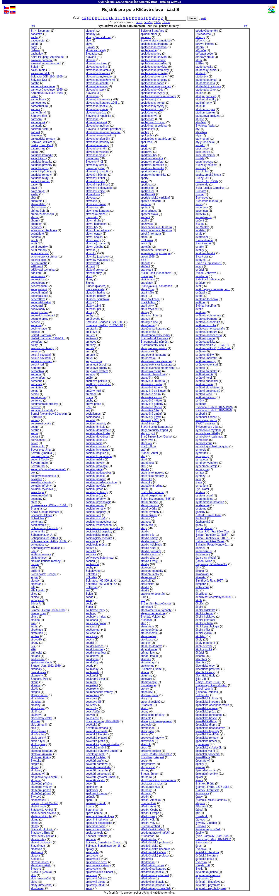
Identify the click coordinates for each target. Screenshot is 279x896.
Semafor (36, 367)
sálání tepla (38, 70)
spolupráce (147, 135)
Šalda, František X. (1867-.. (213, 534)
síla (33, 587)
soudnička (92, 659)
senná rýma (38, 397)
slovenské (92, 119)
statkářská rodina (151, 485)
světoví (200, 367)
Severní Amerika (41, 453)
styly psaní (202, 138)
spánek (90, 796)
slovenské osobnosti (99, 135)
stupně (200, 119)
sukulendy (202, 184)
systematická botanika (210, 502)
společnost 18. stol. (153, 122)
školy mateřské (205, 642)
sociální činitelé (95, 426)
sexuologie (37, 492)
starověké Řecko (151, 407)
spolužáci (147, 142)
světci (199, 295)
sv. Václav (202, 227)
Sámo (34, 96)
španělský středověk (209, 747)
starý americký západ (154, 430)
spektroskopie (94, 832)
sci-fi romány (39, 250)
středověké (148, 878)
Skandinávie (38, 672)
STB (143, 597)
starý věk (146, 443)
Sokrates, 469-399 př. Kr (101, 580)
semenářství (38, 377)
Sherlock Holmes (41, 515)
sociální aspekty (96, 423)
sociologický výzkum (99, 538)
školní (199, 606)
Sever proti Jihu (41, 449)
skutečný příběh (41, 790)
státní (144, 489)
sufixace (201, 168)
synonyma (202, 469)
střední (145, 796)
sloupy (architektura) (98, 37)
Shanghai (37, 508)
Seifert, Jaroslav (41, 335)
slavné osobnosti (41, 842)
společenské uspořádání (156, 86)
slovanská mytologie (99, 76)
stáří (143, 449)
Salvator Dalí (39, 79)
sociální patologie (97, 466)
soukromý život (95, 678)
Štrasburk (202, 816)
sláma (34, 819)
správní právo (149, 214)
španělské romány (207, 737)
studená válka (204, 66)
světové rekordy (206, 361)
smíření (90, 335)
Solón (89, 593)
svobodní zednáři (206, 417)
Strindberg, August (152, 757)
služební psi (93, 309)
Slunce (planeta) (96, 286)
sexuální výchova (42, 489)
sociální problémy (97, 492)
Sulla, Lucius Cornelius (210, 187)
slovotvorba (93, 263)
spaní (89, 800)
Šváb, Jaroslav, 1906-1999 (212, 836)
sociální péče (94, 469)
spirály (90, 849)
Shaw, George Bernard (45, 511)
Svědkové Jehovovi (208, 279)
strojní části (148, 767)
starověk (146, 377)
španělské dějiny (206, 721)
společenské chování (154, 56)
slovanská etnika (96, 66)
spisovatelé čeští (96, 862)
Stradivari (147, 705)
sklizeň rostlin (39, 724)
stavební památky (152, 570)
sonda (89, 597)
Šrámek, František (207, 790)
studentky (202, 76)
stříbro (200, 47)
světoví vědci (204, 394)
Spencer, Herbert (96, 836)
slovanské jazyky (97, 86)
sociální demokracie (98, 430)
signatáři (36, 583)
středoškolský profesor (155, 855)
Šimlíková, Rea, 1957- (210, 580)
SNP (89, 407)
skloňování (37, 734)
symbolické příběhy (208, 433)
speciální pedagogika (99, 822)
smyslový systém (97, 371)
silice (34, 593)
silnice (35, 597)
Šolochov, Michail (207, 691)
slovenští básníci (96, 174)
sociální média (95, 459)
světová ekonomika (208, 322)
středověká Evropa (152, 865)
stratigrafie (147, 731)
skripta (35, 764)
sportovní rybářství (152, 161)
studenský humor (206, 70)
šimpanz (201, 583)
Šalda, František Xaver (210, 541)
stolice (145, 672)
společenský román (153, 102)
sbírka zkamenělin (42, 214)
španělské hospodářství (211, 728)
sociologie (92, 541)
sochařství (92, 564)
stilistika (146, 659)
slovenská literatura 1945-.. (103, 102)
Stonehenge (148, 685)
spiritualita (92, 852)
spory (144, 181)
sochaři (90, 561)
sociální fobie (94, 443)
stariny (145, 312)
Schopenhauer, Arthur (44, 538)
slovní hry (92, 227)
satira (34, 151)
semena (36, 374)
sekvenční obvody (42, 348)
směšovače (93, 318)
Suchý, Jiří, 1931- (207, 181)
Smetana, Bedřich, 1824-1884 (104, 325)
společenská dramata (154, 43)
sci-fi (34, 243)
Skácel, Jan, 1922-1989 (46, 665)
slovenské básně (96, 122)
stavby (145, 564)
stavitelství (148, 583)
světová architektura (208, 315)
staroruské (147, 351)
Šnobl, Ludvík (204, 688)
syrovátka (202, 485)
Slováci (90, 47)
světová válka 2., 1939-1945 (213, 348)
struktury (146, 790)
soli (88, 590)
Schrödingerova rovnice (45, 547)
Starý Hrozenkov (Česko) (156, 436)
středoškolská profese (154, 842)
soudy (89, 665)
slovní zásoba (94, 246)
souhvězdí (92, 672)
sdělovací (37, 266)
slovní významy (96, 243)
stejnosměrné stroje (153, 613)
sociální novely (95, 462)
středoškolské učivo (153, 852)
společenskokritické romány (158, 96)
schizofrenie (38, 525)
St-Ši (157, 22)
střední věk (148, 819)
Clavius (176, 1)
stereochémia (149, 629)
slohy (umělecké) (41, 885)
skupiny (36, 780)
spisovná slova (95, 881)
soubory (91, 613)
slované (90, 60)
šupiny (200, 832)
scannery (36, 227)
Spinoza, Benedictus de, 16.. (104, 845)
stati (143, 466)
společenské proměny (154, 73)
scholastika (38, 531)
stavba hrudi (148, 547)
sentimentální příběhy (44, 403)
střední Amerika (151, 800)
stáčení (145, 266)
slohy (34, 881)
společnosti (148, 128)
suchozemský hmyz (208, 174)
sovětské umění (96, 747)
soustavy (91, 705)
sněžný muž (93, 390)
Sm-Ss (148, 22)
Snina (89, 397)
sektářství (37, 341)
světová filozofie (206, 325)
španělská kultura (207, 698)
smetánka (92, 328)
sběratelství (38, 204)
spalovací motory (96, 793)
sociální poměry (96, 479)
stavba (145, 531)
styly (199, 135)
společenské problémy (155, 70)
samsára (36, 119)
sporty (144, 178)
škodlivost (202, 593)
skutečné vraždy (41, 786)
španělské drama (206, 724)
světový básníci (206, 397)
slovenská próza (96, 112)
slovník (90, 250)
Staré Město (148, 302)
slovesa (90, 197)
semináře (36, 384)
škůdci (200, 652)
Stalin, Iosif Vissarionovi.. (157, 273)
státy (144, 528)
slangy (35, 826)
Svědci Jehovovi (206, 273)
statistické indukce (152, 472)
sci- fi (34, 240)
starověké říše (150, 410)
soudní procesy (95, 649)
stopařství (147, 691)
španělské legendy (207, 731)
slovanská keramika (98, 70)
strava (144, 734)
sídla (34, 567)
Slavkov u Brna (40, 832)
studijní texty (204, 102)
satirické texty (40, 178)
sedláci (35, 331)
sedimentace (39, 328)
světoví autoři (204, 374)
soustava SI (93, 701)
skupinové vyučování (44, 777)
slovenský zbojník (97, 171)
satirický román (40, 181)
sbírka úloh (38, 210)
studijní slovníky (206, 99)
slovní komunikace (97, 230)
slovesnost (92, 207)
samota (35, 109)
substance (202, 148)
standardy (147, 282)
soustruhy (92, 708)
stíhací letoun (149, 655)
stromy (145, 770)
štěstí (199, 809)
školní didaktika (205, 610)
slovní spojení (94, 237)
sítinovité (36, 652)
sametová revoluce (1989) (47, 89)
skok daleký (38, 737)
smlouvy (91, 341)
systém (200, 492)
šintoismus (202, 587)
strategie (146, 724)
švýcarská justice (207, 872)
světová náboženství (209, 335)
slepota (35, 855)
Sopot (89, 606)
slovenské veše (95, 155)
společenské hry (151, 53)
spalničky (92, 786)
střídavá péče (204, 53)
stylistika (201, 132)
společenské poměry (154, 63)
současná (92, 619)
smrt (88, 351)
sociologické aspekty (99, 531)
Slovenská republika (98, 115)
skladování (37, 708)
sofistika (91, 551)
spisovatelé (93, 858)
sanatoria (36, 125)
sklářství (36, 714)
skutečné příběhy (42, 783)
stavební (146, 567)
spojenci (146, 37)
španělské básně (206, 718)
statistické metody (152, 475)
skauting (36, 685)
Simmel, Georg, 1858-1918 (48, 610)
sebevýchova (39, 312)
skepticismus (39, 695)
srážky (145, 220)
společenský (149, 99)
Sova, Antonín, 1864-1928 (102, 721)
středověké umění (207, 30)
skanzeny (37, 675)
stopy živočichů (150, 701)
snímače (91, 394)
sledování (37, 852)
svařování (202, 237)
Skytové (36, 796)
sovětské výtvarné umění (102, 750)
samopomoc (38, 102)
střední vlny (148, 822)
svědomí (201, 282)
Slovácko (91, 53)
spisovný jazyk (95, 885)
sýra (198, 479)
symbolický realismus (209, 436)
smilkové (91, 331)
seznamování (39, 495)
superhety (202, 207)
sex (33, 472)
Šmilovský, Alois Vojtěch (211, 685)
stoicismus (147, 665)
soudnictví (92, 655)
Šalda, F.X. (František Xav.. (213, 531)
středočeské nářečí (153, 829)
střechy (200, 37)
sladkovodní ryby (41, 816)
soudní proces (95, 646)
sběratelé (36, 201)
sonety (90, 600)
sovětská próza (95, 741)
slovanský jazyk (96, 89)
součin (90, 639)
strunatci (146, 793)
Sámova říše (39, 115)
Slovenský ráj (94, 161)
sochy (89, 567)
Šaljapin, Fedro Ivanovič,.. (212, 544)
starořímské (148, 358)
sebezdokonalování (43, 315)
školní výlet (203, 629)
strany (144, 711)
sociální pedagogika (98, 472)
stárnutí (145, 318)
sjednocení (37, 659)
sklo (33, 728)
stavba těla (148, 557)
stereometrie (148, 636)
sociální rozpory (96, 511)
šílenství (201, 577)
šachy (199, 525)
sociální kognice (96, 453)
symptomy (202, 456)
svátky (200, 250)
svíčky (200, 400)
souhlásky (92, 669)
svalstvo (201, 230)
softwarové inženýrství (100, 557)
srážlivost (147, 223)
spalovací (92, 790)
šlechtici (201, 662)
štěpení (200, 803)
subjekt (200, 145)
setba (34, 433)
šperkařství (203, 760)
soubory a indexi (96, 616)
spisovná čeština (96, 878)
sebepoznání (39, 289)
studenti (201, 73)
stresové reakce (151, 750)
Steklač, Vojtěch (151, 616)
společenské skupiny (154, 79)
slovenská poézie (97, 109)
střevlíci (201, 40)
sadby (34, 37)
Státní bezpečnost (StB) (156, 498)
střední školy (149, 816)
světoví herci (204, 377)
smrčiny (91, 345)
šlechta (200, 655)
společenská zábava (154, 47)
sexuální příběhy (41, 485)
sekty (34, 345)
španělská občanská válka (212, 705)
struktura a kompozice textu (158, 780)
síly (33, 606)
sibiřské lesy (39, 557)
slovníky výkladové (98, 259)
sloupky (90, 34)
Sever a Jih (38, 446)
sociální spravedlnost (99, 521)
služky (90, 312)
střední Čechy (149, 809)
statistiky (146, 482)
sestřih (35, 430)
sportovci (146, 148)
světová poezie (205, 338)
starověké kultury (151, 397)
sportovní (146, 151)
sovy (89, 783)
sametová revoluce (43, 86)
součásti (91, 633)
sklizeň (35, 721)
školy (199, 639)
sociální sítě (93, 515)
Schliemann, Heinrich (44, 528)
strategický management (156, 721)
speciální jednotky (97, 819)
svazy (199, 266)
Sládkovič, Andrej (42, 809)
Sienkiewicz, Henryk (43, 574)
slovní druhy (93, 220)
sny (88, 410)
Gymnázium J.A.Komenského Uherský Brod (128, 1)
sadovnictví (38, 40)
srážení (145, 217)
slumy (89, 279)
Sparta (90, 806)
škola (199, 600)
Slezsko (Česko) (41, 872)
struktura (146, 777)
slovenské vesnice (97, 151)
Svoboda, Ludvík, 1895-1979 (214, 410)
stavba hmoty (149, 538)
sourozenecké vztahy (99, 691)
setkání (35, 436)
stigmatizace (149, 649)
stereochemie (149, 633)
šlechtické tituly (205, 675)
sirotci (34, 626)
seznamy (36, 498)
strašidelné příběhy (153, 714)
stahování (147, 269)
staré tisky (147, 305)
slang (34, 822)
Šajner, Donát (204, 528)
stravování (147, 741)
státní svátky (149, 508)
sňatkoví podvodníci (98, 384)
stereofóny (147, 626)
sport (144, 145)
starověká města (151, 384)
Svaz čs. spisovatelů (209, 263)
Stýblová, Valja (205, 125)
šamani (200, 547)
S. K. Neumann (40, 30)
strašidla (146, 718)
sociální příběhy (96, 498)
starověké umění (151, 413)
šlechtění (201, 659)
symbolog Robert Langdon (212, 446)
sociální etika (94, 439)
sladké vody (38, 806)
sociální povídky (96, 485)
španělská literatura (208, 701)
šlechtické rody (205, 672)
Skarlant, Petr (39, 678)
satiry (34, 184)
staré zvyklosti (150, 309)
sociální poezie (95, 475)
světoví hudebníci (207, 381)
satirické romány (41, 174)
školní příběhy (204, 623)
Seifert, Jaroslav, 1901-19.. (48, 338)
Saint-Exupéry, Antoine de (47, 56)
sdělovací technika (42, 269)
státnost (146, 521)
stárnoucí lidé (149, 315)
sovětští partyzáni (97, 770)
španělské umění (206, 741)
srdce (144, 237)
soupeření (92, 685)
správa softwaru (151, 201)
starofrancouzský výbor (155, 335)
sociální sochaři (95, 518)
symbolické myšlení (208, 430)
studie (199, 92)
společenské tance (152, 83)
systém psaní (204, 495)
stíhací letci (148, 652)
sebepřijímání (39, 292)
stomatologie (149, 682)
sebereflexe (38, 299)
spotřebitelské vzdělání (155, 197)
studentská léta (205, 83)
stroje (144, 760)
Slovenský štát (95, 168)
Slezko (35, 858)
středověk (147, 858)
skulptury (36, 770)
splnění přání (149, 34)
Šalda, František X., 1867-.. (213, 538)
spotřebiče (147, 187)
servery (35, 420)
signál (34, 577)
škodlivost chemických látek (213, 597)
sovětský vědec (96, 757)
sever (34, 443)
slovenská (92, 96)
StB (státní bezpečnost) (156, 603)
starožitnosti (148, 423)
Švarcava (202, 842)
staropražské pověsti (154, 348)
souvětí (90, 714)
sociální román (95, 505)
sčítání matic (39, 263)
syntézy (201, 475)
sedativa (36, 325)
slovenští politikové (98, 184)
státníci (145, 518)
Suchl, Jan (202, 171)
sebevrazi (37, 305)
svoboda (201, 403)
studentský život (206, 89)
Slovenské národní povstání (103, 128)
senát (34, 390)
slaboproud (37, 800)
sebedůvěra (38, 276)
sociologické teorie (97, 534)
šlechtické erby (205, 665)
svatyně (201, 259)
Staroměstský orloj (152, 345)
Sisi (33, 646)
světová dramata (206, 318)
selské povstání (41, 358)
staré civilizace (150, 299)
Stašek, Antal (149, 453)
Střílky (200, 63)
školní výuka (204, 633)
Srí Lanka (147, 240)
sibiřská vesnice (41, 554)
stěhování (147, 606)
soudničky (92, 662)
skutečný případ (41, 793)
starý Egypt (148, 433)
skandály (36, 669)
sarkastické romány (43, 138)
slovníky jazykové (97, 256)
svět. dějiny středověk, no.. (213, 289)
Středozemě (203, 34)
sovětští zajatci (95, 780)
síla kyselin (38, 590)
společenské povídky (154, 66)
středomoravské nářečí (155, 832)
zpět (203, 18)
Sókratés (91, 577)
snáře (89, 377)
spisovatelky (94, 868)
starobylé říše (149, 322)
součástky (92, 636)
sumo (199, 204)
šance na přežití (206, 557)
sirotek (35, 636)
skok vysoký (39, 744)
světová (201, 312)
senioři (35, 394)
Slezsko (36, 868)
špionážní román (206, 770)
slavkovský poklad (42, 836)
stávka (145, 587)
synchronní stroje (206, 466)
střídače (201, 50)
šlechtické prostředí (208, 669)
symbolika (202, 439)
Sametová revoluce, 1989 (47, 92)
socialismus (93, 413)
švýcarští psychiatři (208, 885)
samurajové (38, 122)
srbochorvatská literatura (156, 230)
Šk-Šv (166, 22)
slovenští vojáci (95, 191)
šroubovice (202, 793)
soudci (90, 642)
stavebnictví (148, 577)
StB (143, 600)
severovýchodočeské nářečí (48, 469)
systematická (204, 498)
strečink (146, 744)
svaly (199, 233)
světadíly (201, 292)
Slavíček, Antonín (42, 829)
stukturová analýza (207, 115)
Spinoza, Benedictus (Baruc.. (104, 842)
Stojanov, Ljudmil (151, 669)
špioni (199, 777)
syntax (200, 472)
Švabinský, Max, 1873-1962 (213, 839)
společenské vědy (152, 89)
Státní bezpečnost (152, 492)
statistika (146, 479)
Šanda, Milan (204, 561)
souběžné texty (95, 610)
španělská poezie (207, 708)
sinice (34, 616)
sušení (200, 220)
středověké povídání (153, 885)
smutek (90, 354)
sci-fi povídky (39, 246)
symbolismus (204, 443)
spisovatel (92, 855)
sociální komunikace (99, 456)
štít (198, 813)
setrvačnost (38, 439)
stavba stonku (149, 554)
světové (201, 351)
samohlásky (38, 99)
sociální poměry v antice (101, 482)
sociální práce (94, 489)
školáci (200, 603)
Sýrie (199, 482)
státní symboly (150, 511)
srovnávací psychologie (155, 253)
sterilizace (147, 639)
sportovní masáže (152, 158)
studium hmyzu (205, 109)
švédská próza (205, 858)
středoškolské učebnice (155, 849)
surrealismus (204, 217)
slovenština (93, 194)
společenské (149, 50)
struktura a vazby (152, 783)
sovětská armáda (96, 731)
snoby (89, 400)
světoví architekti (206, 371)
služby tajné (93, 305)
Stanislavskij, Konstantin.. (157, 286)
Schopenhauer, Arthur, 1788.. (49, 541)
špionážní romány (207, 773)
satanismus (38, 148)
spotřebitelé (148, 194)
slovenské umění (96, 148)
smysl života (94, 361)
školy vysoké (204, 649)
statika (145, 469)
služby (90, 302)
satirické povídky (41, 164)
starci (144, 295)
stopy (144, 698)
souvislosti (92, 718)
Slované (91, 56)
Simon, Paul (38, 613)
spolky (145, 132)
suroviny (201, 214)
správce (146, 204)
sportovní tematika (152, 164)
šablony (200, 511)
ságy (34, 47)
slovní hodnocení (96, 223)
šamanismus (204, 551)
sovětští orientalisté (98, 767)
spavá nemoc (94, 813)
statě (144, 459)
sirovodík (36, 639)
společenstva (149, 112)
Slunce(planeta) (95, 289)
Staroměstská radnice (154, 338)
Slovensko (92, 158)
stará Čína (147, 289)
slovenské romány (97, 145)
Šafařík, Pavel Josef (208, 515)
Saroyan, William (41, 142)
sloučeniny (37, 888)
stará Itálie (147, 292)
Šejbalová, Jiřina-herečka (211, 564)
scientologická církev (44, 256)
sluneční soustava (97, 299)
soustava (91, 698)
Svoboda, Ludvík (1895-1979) (214, 407)
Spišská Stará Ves (152, 30)
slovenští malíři (95, 181)
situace (35, 655)
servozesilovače (41, 423)
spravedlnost (149, 210)
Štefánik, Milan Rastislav (211, 800)
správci (145, 207)
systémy (201, 508)
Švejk (199, 868)
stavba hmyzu (149, 541)
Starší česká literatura (154, 426)
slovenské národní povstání (103, 132)
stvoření (201, 122)
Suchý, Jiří (202, 178)
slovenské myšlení (97, 125)
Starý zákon (148, 446)
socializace (93, 417)
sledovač (36, 849)
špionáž (200, 767)
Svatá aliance (204, 240)
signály (35, 580)
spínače (91, 839)
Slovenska (92, 92)
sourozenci (92, 688)
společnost (147, 119)
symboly (201, 449)
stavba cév (148, 534)
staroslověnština (151, 371)
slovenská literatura (98, 99)
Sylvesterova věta (207, 426)
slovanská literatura (98, 73)
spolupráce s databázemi (156, 138)
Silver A (36, 603)
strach (144, 708)
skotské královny (41, 754)
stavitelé (146, 580)
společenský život (152, 109)
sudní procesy (204, 161)
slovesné (91, 201)
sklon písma (38, 731)
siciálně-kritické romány (46, 561)
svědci (200, 269)
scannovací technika (44, 230)
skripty (35, 767)
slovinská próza (95, 214)
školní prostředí (205, 619)
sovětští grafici (95, 760)
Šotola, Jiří (202, 695)
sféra (34, 502)
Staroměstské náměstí (155, 341)
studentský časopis (208, 86)
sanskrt (35, 132)
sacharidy (37, 53)
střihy (199, 60)
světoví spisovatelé (208, 390)
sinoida (35, 619)
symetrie (201, 453)
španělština (203, 757)
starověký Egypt (151, 417)
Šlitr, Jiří (201, 678)
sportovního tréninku (153, 174)
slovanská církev (96, 63)
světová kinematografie (210, 328)
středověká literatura (153, 868)
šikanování (202, 574)
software (91, 554)
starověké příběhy (152, 403)
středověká (148, 862)
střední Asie (148, 806)
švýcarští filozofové (208, 881)
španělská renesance (209, 714)
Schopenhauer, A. (42, 534)
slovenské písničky (98, 138)
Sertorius (36, 417)
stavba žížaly (149, 561)
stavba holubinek (151, 544)
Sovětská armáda (97, 728)
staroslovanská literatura (156, 361)
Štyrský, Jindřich (206, 822)
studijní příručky (206, 96)
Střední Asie (148, 803)
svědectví (202, 276)
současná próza (96, 623)
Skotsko (36, 760)
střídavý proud (205, 56)
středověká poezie (152, 872)
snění (89, 387)
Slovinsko (92, 217)
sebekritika (37, 279)
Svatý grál (202, 256)
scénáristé (37, 233)
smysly (90, 374)
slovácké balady (96, 50)
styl (198, 128)
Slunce (90, 282)
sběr (33, 197)
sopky (89, 603)
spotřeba (146, 184)
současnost (93, 629)
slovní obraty (94, 233)
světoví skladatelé (207, 387)
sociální (90, 420)
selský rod (37, 364)
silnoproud (37, 600)
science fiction (40, 253)
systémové (202, 505)
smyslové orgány (96, 367)
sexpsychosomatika (43, 475)
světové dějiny (205, 354)
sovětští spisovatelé (98, 773)
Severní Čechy (40, 456)
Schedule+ (37, 518)
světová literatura (206, 331)
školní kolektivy (205, 616)
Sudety (200, 158)
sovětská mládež (96, 737)
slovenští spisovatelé (99, 187)
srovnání (146, 246)
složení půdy (94, 273)
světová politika (205, 341)
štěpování (202, 806)
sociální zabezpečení (99, 525)
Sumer (200, 194)
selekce (36, 351)
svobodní (201, 413)
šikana (200, 570)
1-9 (84, 18)
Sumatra (201, 191)
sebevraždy (38, 309)
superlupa (202, 210)
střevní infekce (205, 43)
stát (143, 456)
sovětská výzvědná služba (102, 744)
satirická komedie (42, 155)
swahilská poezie (206, 420)
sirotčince (37, 629)
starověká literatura (153, 381)
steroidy (146, 642)
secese (35, 322)
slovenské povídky (97, 142)
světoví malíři (204, 384)
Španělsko (202, 744)
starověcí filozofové (153, 374)
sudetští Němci (205, 155)
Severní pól (38, 466)
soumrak (91, 682)
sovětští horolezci (97, 764)
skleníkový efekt (41, 718)
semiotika (37, 387)
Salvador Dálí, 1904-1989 (47, 76)
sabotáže (36, 34)
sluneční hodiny (95, 292)
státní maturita (150, 505)
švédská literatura (207, 852)
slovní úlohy (93, 240)
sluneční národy (96, 295)
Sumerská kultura (207, 201)
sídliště (35, 570)
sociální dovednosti (98, 436)
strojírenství (148, 764)
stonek (145, 688)
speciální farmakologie (100, 816)
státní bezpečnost (152, 495)
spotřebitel (147, 191)
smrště (90, 348)
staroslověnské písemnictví (158, 367)
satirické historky (41, 161)
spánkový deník (96, 803)
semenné (36, 381)
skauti (34, 682)
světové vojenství (207, 364)
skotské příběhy (41, 757)
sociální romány (96, 508)
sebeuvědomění (41, 302)
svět (198, 286)
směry (90, 315)
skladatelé (37, 698)
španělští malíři (205, 750)
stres (144, 747)
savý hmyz (38, 191)
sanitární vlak (39, 128)
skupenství (38, 773)
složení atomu (95, 269)
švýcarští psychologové (211, 888)
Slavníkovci (38, 845)
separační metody (42, 410)
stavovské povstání (153, 593)
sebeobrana (38, 282)
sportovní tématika (152, 168)
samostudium (39, 106)
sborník (35, 220)
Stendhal (146, 619)
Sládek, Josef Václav (44, 803)
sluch (89, 276)
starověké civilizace (153, 390)
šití (197, 590)
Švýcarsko (202, 878)
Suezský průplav (206, 164)
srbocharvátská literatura (156, 227)
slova (89, 43)
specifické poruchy (97, 829)
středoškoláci (149, 839)
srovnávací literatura (153, 250)
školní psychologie (207, 626)
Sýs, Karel (202, 489)
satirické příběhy (41, 171)
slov (88, 40)
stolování (146, 678)
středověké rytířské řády (156, 888)
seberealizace (39, 295)
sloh (33, 875)
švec (199, 845)
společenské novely (153, 60)
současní (91, 626)
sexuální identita (41, 482)
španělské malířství (208, 734)
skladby (36, 705)
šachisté (201, 518)
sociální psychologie (98, 502)
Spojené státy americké (155, 40)
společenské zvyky (153, 92)
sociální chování (96, 446)
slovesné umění (96, 204)
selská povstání (41, 354)
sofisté (90, 547)
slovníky (91, 253)
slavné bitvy (38, 839)
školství (201, 636)
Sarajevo (36, 135)
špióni (199, 780)
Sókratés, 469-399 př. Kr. (101, 583)
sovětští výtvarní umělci (101, 777)
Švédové (201, 849)
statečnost (147, 462)
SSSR (144, 259)
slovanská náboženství (100, 79)
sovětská (91, 724)
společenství (149, 115)
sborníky (36, 223)
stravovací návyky (152, 737)
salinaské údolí (40, 73)
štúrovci (201, 819)
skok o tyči (38, 741)
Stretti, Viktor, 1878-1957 (156, 754)
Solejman (91, 587)
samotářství (38, 112)
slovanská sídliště (97, 83)
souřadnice (92, 695)
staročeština (148, 331)
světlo (199, 309)
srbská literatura (151, 233)
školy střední (204, 646)
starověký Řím (150, 420)
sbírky (35, 217)
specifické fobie (95, 826)
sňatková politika (96, 381)
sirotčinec (37, 633)
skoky (34, 747)
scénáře (36, 237)
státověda (147, 525)
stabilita (145, 263)
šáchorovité (203, 521)
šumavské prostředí (208, 829)
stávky (145, 590)
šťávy (199, 796)
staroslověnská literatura (156, 364)
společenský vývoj (152, 106)
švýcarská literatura (208, 875)
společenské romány (154, 76)
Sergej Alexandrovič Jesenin (49, 413)
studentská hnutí (206, 79)
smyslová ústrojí (96, 364)
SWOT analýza (205, 423)
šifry (198, 567)
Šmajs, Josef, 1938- (208, 682)
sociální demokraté (98, 433)
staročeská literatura (153, 328)
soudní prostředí (96, 652)
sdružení (36, 273)
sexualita (36, 479)
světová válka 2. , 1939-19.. (213, 345)
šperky (200, 764)
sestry (35, 426)
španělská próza (206, 711)
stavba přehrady (151, 551)
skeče (34, 688)
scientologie (38, 259)
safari (34, 43)
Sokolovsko (93, 570)
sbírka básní (38, 207)
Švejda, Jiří (203, 865)
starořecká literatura (153, 354)
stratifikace (148, 728)
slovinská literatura (97, 210)
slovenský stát (95, 164)
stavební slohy (150, 574)
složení (90, 266)
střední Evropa (150, 813)
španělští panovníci (208, 754)
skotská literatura (42, 750)
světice (200, 302)
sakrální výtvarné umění (46, 63)
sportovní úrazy (150, 171)
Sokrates (91, 574)
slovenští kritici (95, 178)
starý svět (147, 439)
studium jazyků (205, 112)
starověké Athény (152, 387)
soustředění (93, 711)
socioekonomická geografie (103, 528)
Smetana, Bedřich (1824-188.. (104, 322)
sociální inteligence (98, 449)
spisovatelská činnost (99, 872)
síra (33, 623)
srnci (144, 243)
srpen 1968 (148, 256)
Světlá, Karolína (206, 305)
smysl (89, 358)
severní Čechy (40, 459)
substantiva (203, 151)
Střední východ (150, 826)
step (143, 623)
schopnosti (37, 544)
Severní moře (39, 462)
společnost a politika (154, 125)
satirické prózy (40, 168)
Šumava (201, 826)
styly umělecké (205, 142)
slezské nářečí (40, 862)
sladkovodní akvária (43, 813)
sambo (35, 83)
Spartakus (92, 809)
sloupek (90, 30)
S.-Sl (139, 22)
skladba (36, 701)
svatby (200, 246)
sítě (33, 649)
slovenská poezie (97, 106)
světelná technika (207, 299)
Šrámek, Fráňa (205, 783)
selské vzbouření (41, 361)
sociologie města (96, 544)
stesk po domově (151, 646)
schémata (37, 521)
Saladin (35, 66)
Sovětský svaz (95, 754)
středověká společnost (155, 875)
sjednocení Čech (41, 662)
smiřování (92, 338)
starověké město (151, 400)
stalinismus (148, 279)
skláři (34, 711)
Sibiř (33, 551)
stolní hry (146, 675)
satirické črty (39, 158)
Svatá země (203, 243)
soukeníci (92, 675)
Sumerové (202, 197)
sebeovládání (39, 286)
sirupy (34, 642)
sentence (36, 400)
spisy (89, 888)
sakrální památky (42, 60)
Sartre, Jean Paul (42, 145)
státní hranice (149, 502)
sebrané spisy (39, 318)
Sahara (35, 50)
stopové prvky (149, 695)
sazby (34, 194)
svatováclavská (205, 253)
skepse (35, 691)
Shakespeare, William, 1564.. (49, 505)
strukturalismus (150, 786)
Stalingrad (147, 276)
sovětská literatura (97, 734)
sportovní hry (149, 155)
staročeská (148, 325)
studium (201, 106)
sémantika (37, 371)
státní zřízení (149, 515)
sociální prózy (94, 495)
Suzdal (200, 223)
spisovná (91, 875)
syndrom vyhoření (207, 462)
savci (34, 187)
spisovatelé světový (98, 865)
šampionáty (203, 554)
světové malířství (207, 358)
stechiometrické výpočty (156, 610)
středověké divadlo (152, 881)
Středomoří (148, 836)
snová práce (93, 403)
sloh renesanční (41, 878)
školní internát (204, 613)
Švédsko (201, 862)
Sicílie (35, 564)
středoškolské (149, 845)
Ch (111, 18)
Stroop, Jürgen (150, 773)
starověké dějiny (151, 394)
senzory (36, 407)
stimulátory (148, 662)
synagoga (202, 459)
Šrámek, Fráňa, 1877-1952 (212, 786)
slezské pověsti (41, 865)
